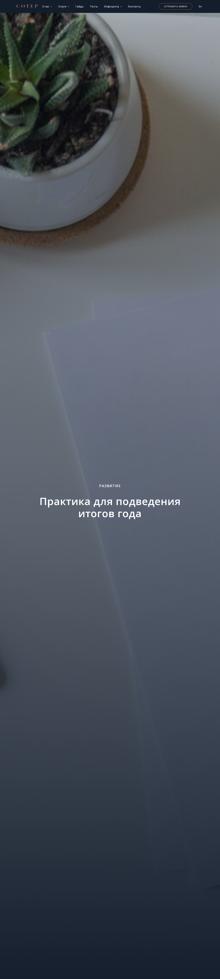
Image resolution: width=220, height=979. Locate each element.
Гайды (79, 6)
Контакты (134, 6)
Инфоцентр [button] (112, 6)
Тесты (94, 6)
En (200, 6)
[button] (175, 6)
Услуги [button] (62, 6)
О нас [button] (46, 6)
